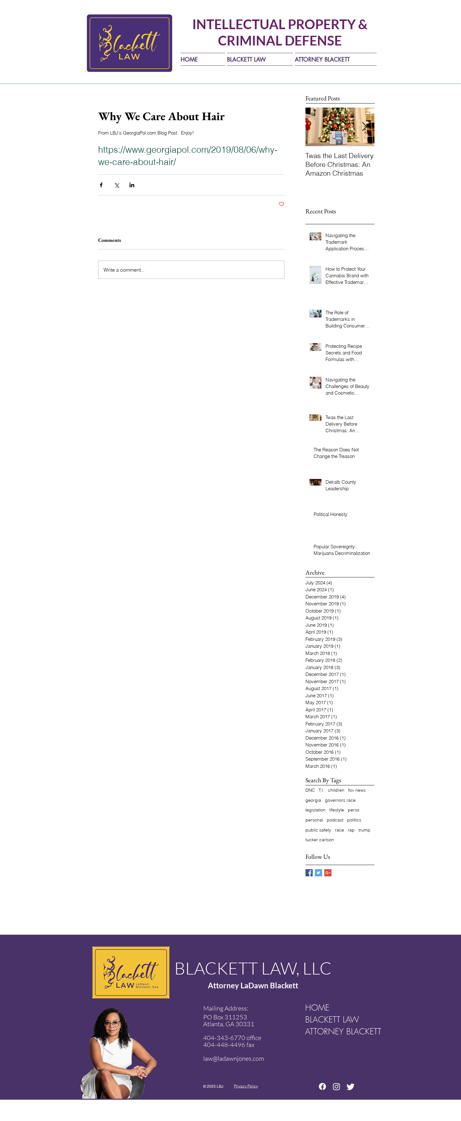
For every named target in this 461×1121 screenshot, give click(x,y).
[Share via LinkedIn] (132, 185)
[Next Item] (364, 127)
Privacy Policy (246, 1086)
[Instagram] (336, 1086)
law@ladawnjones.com (233, 1058)
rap (351, 830)
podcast (335, 820)
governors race (340, 800)
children (336, 790)
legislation (315, 810)
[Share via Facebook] (101, 185)
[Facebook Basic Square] (309, 872)
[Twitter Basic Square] (318, 872)
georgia (313, 800)
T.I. (321, 790)
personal (314, 820)
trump (364, 830)
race (339, 830)
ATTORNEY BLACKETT (338, 1031)
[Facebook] (322, 1086)
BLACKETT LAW (332, 1019)
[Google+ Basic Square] (327, 872)
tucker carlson (319, 839)
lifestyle (336, 810)
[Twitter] (350, 1086)
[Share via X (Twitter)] (116, 185)
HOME (317, 1007)
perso (353, 810)
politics (354, 820)
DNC (310, 790)
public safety (318, 830)
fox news (357, 790)
